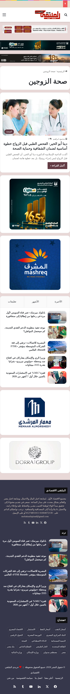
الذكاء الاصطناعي (39, 641)
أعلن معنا (49, 678)
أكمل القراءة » (57, 165)
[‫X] (41, 523)
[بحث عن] (65, 16)
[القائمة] (4, 16)
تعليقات (12, 301)
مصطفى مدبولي (50, 652)
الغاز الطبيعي (41, 646)
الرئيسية (61, 71)
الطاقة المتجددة (59, 646)
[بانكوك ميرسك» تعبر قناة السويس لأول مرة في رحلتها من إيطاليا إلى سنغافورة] (57, 317)
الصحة (24, 641)
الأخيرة (58, 301)
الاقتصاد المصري (16, 629)
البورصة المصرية (34, 635)
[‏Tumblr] (29, 523)
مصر (64, 652)
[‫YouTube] (33, 523)
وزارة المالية (16, 652)
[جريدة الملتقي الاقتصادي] (48, 14)
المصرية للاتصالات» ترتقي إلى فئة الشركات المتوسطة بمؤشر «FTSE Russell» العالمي (28, 346)
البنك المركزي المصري (56, 635)
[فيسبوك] (45, 523)
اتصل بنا (38, 678)
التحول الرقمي (16, 635)
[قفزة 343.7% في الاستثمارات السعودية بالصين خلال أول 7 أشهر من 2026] (57, 377)
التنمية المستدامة (58, 641)
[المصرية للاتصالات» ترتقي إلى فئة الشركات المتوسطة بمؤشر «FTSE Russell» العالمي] (57, 347)
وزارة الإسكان (33, 652)
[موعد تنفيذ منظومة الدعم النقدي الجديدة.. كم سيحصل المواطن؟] (57, 332)
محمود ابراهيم (59, 139)
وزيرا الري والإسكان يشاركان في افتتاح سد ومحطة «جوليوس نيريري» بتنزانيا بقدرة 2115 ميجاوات (25, 361)
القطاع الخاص (25, 646)
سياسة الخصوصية (24, 678)
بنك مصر (10, 646)
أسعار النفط (45, 629)
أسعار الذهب (60, 629)
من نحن (10, 678)
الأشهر (35, 301)
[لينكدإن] (37, 523)
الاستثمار (31, 629)
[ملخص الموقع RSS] (25, 523)
